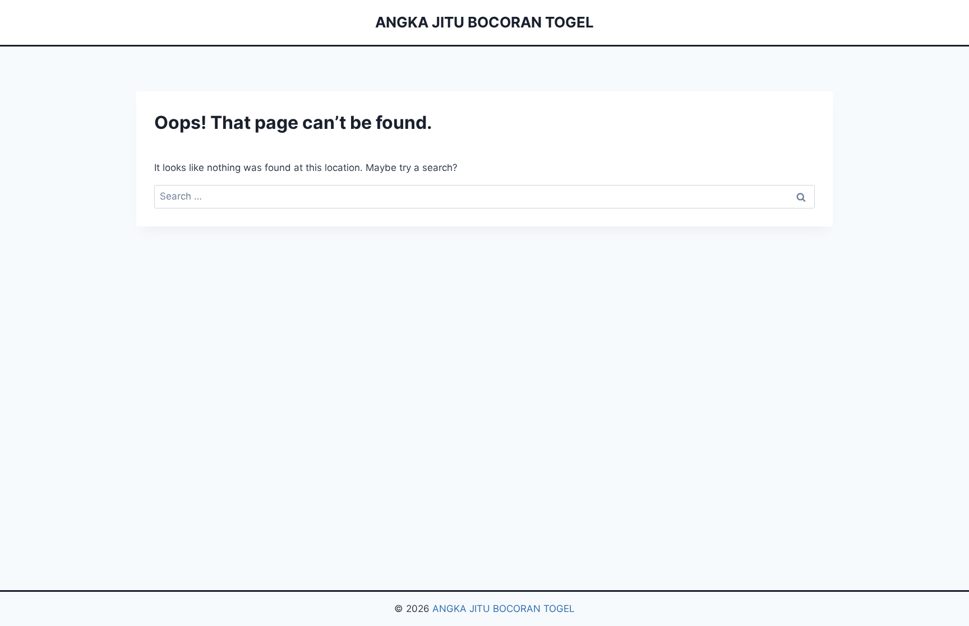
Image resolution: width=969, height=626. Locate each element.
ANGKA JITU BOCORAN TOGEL (503, 608)
